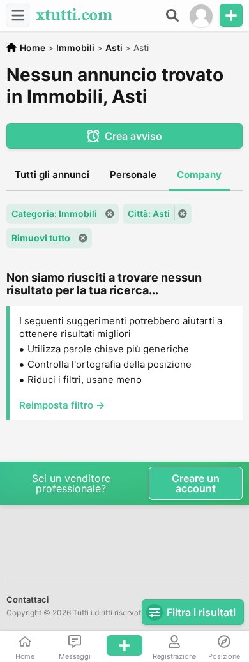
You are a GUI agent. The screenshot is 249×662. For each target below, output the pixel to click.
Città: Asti (149, 213)
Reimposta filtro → (62, 405)
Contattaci (27, 599)
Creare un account (196, 483)
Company (199, 175)
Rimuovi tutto (40, 237)
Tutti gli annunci (52, 175)
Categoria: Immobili (54, 213)
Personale (133, 175)
